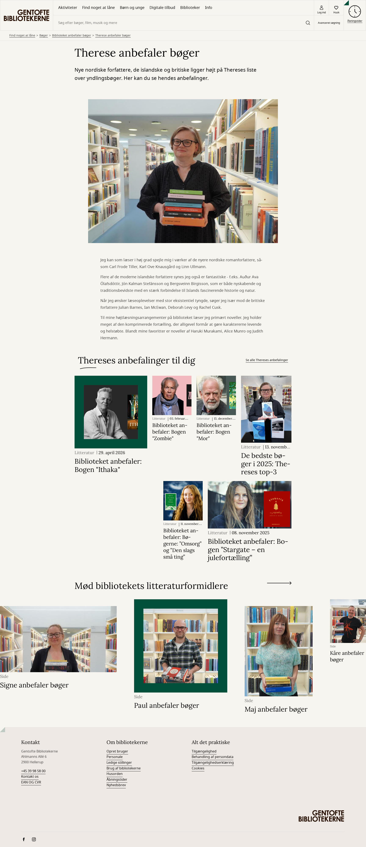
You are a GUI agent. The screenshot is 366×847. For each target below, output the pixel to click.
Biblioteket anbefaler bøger (71, 35)
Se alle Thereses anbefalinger (267, 360)
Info (208, 7)
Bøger (43, 35)
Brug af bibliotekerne (124, 768)
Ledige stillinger (119, 762)
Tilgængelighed (204, 751)
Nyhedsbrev (116, 785)
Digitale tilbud (162, 7)
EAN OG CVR (31, 782)
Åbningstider (117, 779)
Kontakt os (30, 776)
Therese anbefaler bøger (113, 35)
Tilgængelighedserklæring (213, 762)
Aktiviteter (67, 7)
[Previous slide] (279, 590)
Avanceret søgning (329, 23)
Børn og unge (132, 7)
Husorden (115, 773)
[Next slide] (279, 583)
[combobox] (183, 22)
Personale (115, 756)
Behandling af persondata (212, 756)
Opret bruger (117, 751)
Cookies (198, 768)
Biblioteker (190, 7)
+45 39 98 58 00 (33, 771)
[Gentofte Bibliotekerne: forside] (26, 15)
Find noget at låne (98, 7)
